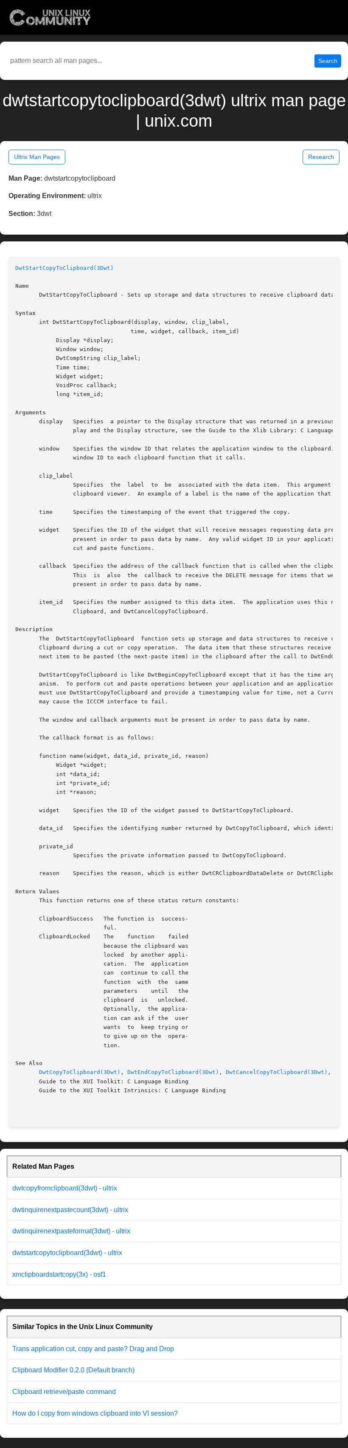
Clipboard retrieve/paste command (64, 1391)
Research (321, 156)
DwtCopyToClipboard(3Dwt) (80, 1072)
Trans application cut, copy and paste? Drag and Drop (93, 1348)
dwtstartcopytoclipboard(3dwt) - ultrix (67, 1252)
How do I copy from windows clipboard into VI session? (95, 1413)
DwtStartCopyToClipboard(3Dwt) (64, 268)
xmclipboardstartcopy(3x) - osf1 (59, 1274)
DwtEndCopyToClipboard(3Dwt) (173, 1072)
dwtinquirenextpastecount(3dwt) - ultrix (70, 1209)
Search (327, 60)
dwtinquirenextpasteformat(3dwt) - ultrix (71, 1231)
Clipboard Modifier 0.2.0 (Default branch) (73, 1370)
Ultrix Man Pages (37, 156)
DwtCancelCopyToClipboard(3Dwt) (277, 1072)
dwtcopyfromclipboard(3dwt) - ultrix (64, 1188)
